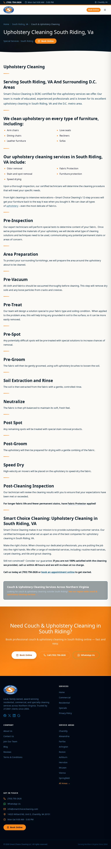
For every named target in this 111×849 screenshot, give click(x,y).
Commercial (65, 697)
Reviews (7, 752)
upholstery (12, 205)
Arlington (63, 746)
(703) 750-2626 (13, 2)
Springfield (64, 778)
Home (6, 24)
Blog (5, 746)
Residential (64, 702)
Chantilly (63, 731)
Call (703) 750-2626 (56, 655)
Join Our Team (10, 741)
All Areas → (64, 783)
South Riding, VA (20, 24)
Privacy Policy (65, 713)
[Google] (18, 715)
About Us (7, 731)
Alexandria (64, 736)
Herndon (63, 762)
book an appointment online (58, 572)
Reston (62, 752)
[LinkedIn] (14, 715)
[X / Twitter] (9, 715)
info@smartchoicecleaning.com (23, 809)
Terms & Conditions (12, 757)
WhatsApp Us (88, 655)
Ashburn (63, 757)
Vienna (62, 772)
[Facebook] (4, 715)
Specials (63, 708)
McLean (62, 767)
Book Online (93, 10)
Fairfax (62, 741)
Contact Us (8, 736)
